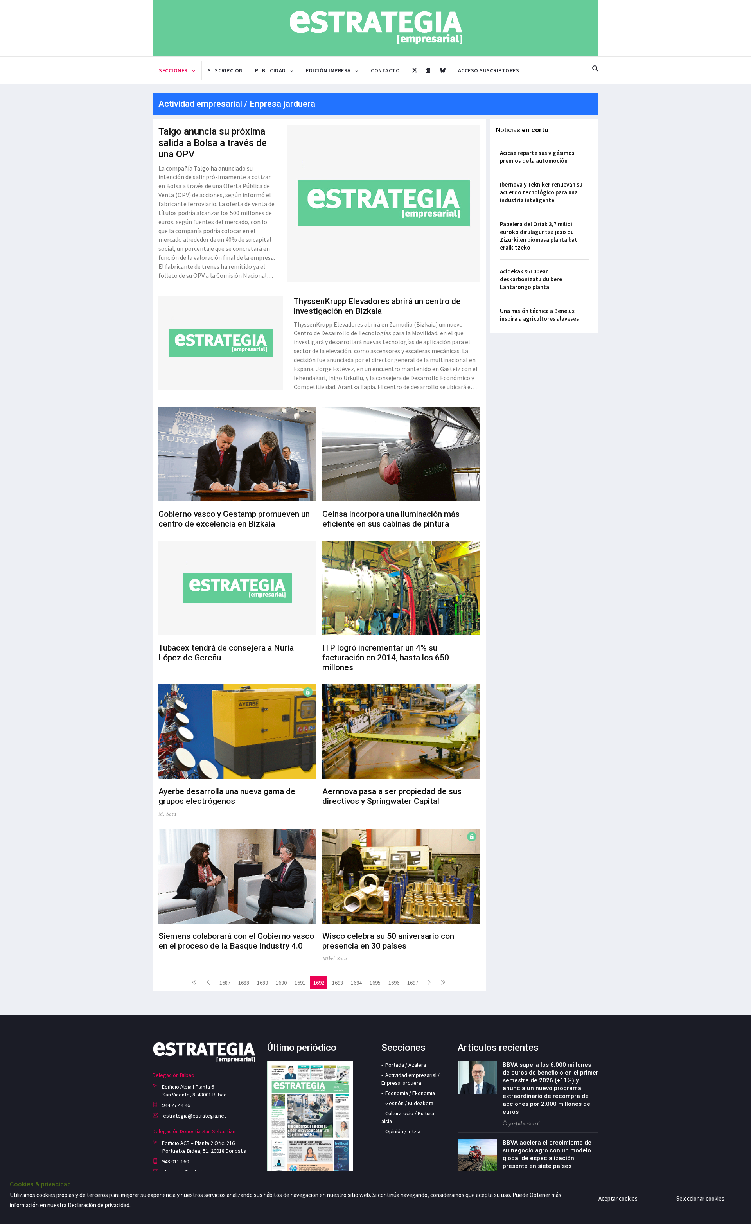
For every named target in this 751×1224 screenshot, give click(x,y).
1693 (337, 982)
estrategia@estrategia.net (194, 1115)
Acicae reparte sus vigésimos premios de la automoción (537, 156)
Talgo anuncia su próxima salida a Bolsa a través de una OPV (212, 143)
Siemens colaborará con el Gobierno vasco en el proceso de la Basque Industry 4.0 (236, 941)
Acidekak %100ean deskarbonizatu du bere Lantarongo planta (531, 279)
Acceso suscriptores (488, 70)
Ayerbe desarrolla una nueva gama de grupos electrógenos (226, 796)
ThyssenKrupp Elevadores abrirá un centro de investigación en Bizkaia (377, 306)
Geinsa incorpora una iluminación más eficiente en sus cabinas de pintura (391, 518)
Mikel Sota (334, 958)
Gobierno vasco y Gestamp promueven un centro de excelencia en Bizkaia (234, 518)
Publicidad (270, 70)
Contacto (385, 70)
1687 (224, 982)
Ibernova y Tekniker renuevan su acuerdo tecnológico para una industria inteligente (541, 192)
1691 (300, 982)
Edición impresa (328, 70)
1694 (356, 982)
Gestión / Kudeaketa (409, 1103)
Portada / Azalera (405, 1064)
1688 (243, 982)
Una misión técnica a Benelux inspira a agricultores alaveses (539, 314)
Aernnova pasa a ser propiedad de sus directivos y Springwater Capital (392, 796)
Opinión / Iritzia (402, 1131)
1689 (262, 982)
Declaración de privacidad (98, 1205)
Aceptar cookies (618, 1198)
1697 (412, 982)
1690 (281, 982)
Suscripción (225, 70)
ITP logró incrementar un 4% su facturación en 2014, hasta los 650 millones (385, 657)
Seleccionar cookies (700, 1198)
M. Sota (167, 813)
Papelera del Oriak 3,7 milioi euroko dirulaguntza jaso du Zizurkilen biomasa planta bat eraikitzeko (538, 235)
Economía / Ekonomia (410, 1092)
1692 (318, 982)
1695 (375, 982)
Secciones (173, 70)
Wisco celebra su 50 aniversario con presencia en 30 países (388, 941)
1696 (393, 982)
